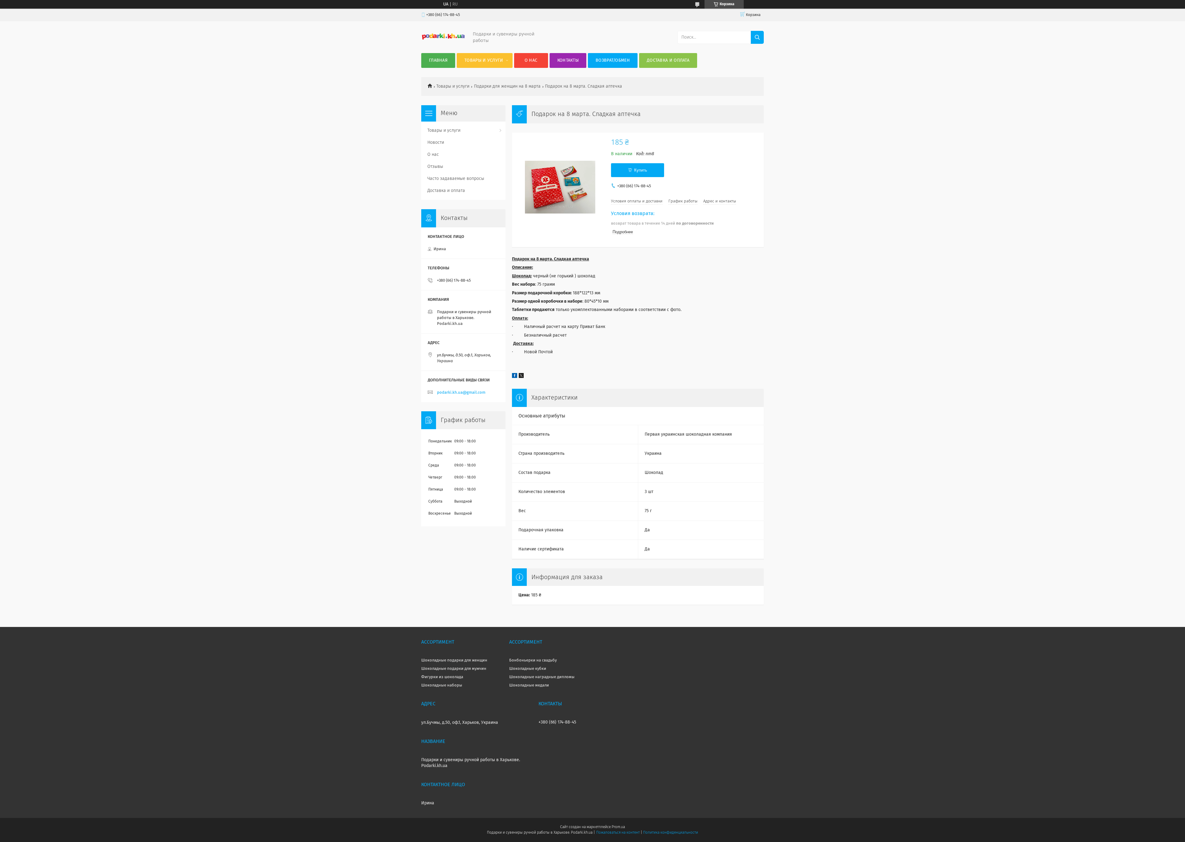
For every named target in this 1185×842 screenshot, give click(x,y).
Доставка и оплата (668, 60)
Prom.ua (618, 827)
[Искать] (757, 37)
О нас (531, 60)
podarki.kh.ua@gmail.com (461, 393)
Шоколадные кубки (527, 669)
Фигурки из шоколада (442, 677)
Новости (435, 142)
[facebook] (514, 377)
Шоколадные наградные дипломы (542, 677)
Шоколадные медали (529, 685)
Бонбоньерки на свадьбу (533, 660)
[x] (521, 377)
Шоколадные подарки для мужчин (453, 669)
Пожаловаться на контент (618, 833)
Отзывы (435, 166)
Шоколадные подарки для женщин (454, 660)
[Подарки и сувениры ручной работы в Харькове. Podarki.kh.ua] (443, 39)
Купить (640, 170)
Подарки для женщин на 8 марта (507, 86)
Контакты (568, 60)
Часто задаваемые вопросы (455, 178)
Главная (438, 60)
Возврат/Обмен (613, 60)
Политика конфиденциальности (670, 833)
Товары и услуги (483, 60)
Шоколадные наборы (441, 685)
